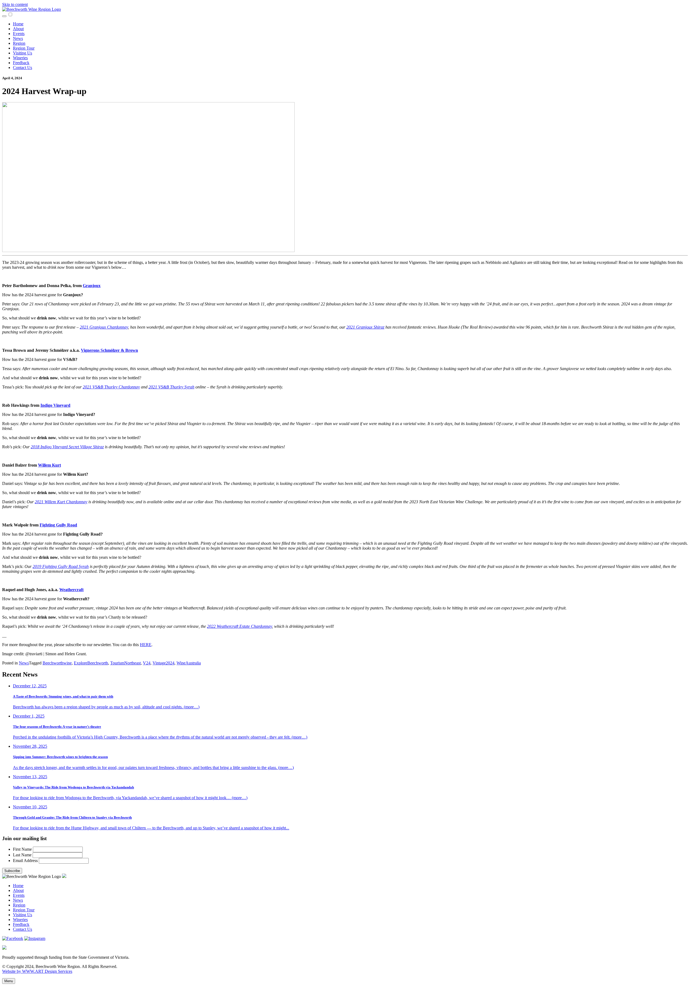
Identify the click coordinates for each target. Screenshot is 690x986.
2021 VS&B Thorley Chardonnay (111, 387)
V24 (146, 663)
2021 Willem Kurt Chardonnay (61, 501)
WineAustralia (189, 663)
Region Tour (23, 48)
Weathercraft (71, 589)
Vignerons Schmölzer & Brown (109, 350)
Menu (8, 981)
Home (18, 24)
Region (19, 43)
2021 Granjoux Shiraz (365, 327)
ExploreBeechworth (91, 663)
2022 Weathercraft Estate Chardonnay (239, 626)
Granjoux (92, 285)
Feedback (21, 62)
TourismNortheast (125, 663)
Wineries (20, 58)
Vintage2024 (163, 663)
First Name (23, 849)
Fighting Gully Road (58, 525)
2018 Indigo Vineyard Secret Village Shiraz (67, 446)
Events (19, 33)
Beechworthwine (57, 663)
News (18, 38)
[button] (10, 14)
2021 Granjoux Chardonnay (104, 327)
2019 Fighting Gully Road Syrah (61, 566)
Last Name (23, 855)
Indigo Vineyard (55, 405)
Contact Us (22, 67)
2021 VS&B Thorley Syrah (171, 387)
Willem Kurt (49, 465)
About (18, 28)
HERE (145, 644)
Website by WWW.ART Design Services (37, 971)
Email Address (26, 860)
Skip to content (15, 4)
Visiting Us (22, 53)
